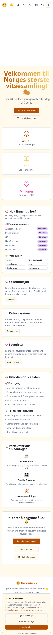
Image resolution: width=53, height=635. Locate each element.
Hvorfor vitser (12, 241)
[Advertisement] (26, 38)
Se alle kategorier (28, 118)
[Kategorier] (36, 5)
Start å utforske (28, 110)
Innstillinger (28, 615)
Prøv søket (11, 299)
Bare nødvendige (26, 621)
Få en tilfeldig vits (28, 541)
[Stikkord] (42, 5)
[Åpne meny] (48, 5)
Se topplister (12, 331)
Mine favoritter (13, 362)
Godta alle (26, 627)
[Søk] (18, 5)
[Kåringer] (30, 5)
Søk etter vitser (28, 557)
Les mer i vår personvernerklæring (26, 610)
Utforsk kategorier (26, 549)
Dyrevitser (10, 245)
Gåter (8, 237)
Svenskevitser (12, 232)
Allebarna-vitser (13, 228)
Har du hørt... (11, 249)
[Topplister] (24, 5)
